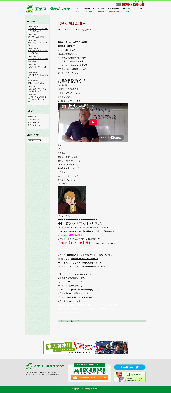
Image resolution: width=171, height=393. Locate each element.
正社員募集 (32, 122)
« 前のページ (64, 321)
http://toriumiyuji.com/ (82, 274)
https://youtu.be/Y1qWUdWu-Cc (84, 259)
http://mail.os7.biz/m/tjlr (105, 243)
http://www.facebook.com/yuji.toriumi (84, 289)
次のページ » (75, 321)
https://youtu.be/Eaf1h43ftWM (92, 266)
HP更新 (30, 117)
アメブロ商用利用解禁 (36, 37)
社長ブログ (86, 30)
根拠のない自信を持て (36, 83)
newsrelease (32, 119)
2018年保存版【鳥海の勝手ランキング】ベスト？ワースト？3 (38, 99)
